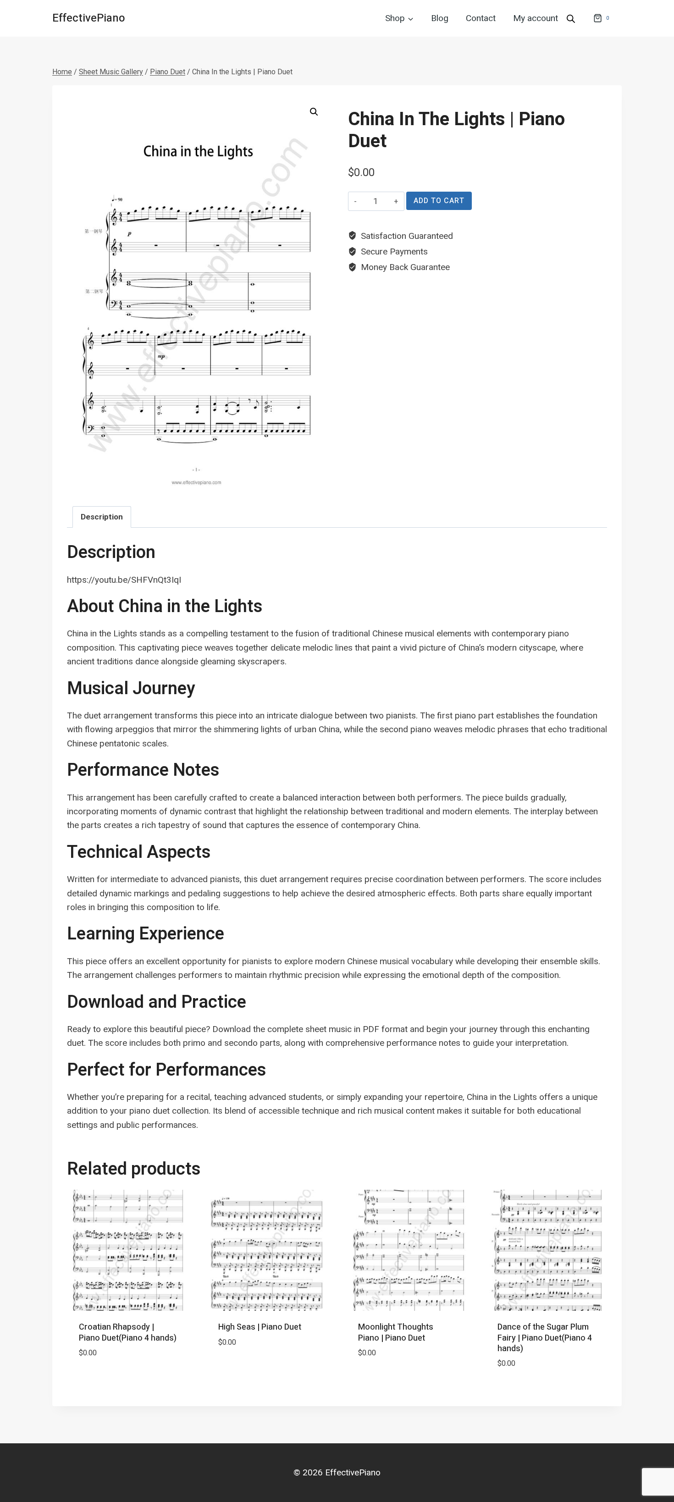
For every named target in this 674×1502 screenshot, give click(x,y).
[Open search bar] (571, 18)
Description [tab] (102, 516)
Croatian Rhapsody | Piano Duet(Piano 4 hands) (128, 1332)
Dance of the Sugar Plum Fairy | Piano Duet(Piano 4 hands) (544, 1338)
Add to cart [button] (104, 1380)
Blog (439, 18)
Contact (481, 18)
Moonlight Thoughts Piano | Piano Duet (395, 1332)
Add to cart (439, 200)
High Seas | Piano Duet (259, 1327)
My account (535, 18)
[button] (314, 112)
